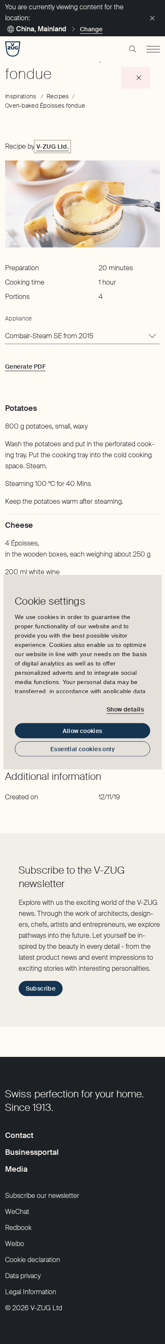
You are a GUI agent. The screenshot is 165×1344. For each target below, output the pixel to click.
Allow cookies (82, 730)
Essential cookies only (82, 748)
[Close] (152, 18)
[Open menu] (153, 49)
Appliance (18, 318)
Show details (125, 709)
